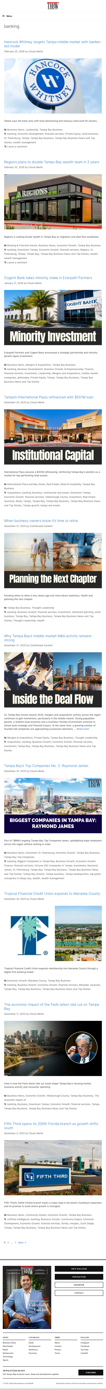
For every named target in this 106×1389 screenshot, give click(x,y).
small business (90, 133)
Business (37, 492)
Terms (57, 1353)
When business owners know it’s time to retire (41, 521)
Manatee (84, 985)
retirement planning (82, 612)
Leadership (32, 129)
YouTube (84, 1350)
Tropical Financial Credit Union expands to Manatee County (52, 893)
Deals (31, 1343)
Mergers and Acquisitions (66, 373)
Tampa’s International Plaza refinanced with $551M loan (48, 397)
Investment (31, 373)
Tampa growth (31, 505)
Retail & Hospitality (70, 484)
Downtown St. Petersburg (40, 852)
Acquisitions (14, 492)
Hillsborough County (56, 497)
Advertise (79, 1284)
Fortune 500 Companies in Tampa (53, 865)
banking (11, 133)
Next (22, 1242)
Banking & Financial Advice (22, 245)
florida (64, 1223)
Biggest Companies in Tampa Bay (36, 861)
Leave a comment (17, 146)
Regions (84, 249)
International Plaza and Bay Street (26, 484)
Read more (83, 729)
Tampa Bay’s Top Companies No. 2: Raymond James (46, 766)
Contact (79, 1293)
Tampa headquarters (77, 874)
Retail (19, 501)
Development (34, 1346)
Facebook (85, 1346)
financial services (54, 133)
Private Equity (72, 133)
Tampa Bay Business (51, 129)
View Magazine (79, 1268)
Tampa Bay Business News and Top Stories (64, 254)
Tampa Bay (33, 254)
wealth (94, 254)
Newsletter (79, 1276)
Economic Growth (66, 245)
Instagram (85, 1343)
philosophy (23, 377)
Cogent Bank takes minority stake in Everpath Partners (48, 278)
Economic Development (30, 133)
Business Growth (53, 369)
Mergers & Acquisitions (38, 364)
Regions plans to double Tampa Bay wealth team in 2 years (51, 162)
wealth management (24, 142)
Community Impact (36, 1215)
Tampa (25, 138)
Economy (33, 1353)
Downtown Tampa (28, 249)
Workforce (33, 1350)
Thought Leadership (43, 607)
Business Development (30, 369)
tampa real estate (50, 505)
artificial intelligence (18, 1219)
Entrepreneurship (73, 369)
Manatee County (37, 980)
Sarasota (95, 985)
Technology (8, 1356)
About (57, 1343)
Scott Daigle (87, 1223)
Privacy (58, 1350)
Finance (89, 369)
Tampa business (55, 874)
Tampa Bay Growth (33, 874)
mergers (74, 1223)
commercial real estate (56, 492)
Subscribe (91, 1372)
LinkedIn (84, 1353)
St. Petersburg (12, 138)
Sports (5, 1360)
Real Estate (53, 484)
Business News (15, 129)
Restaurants (8, 1353)
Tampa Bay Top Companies (19, 857)
